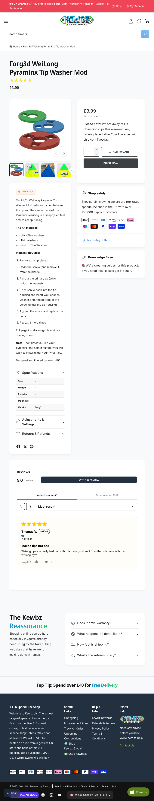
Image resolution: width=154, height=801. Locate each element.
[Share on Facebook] (18, 446)
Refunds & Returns (103, 723)
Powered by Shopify (40, 786)
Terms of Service (89, 786)
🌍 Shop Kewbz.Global (73, 746)
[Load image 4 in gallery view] (64, 170)
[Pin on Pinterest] (31, 446)
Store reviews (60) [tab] (107, 494)
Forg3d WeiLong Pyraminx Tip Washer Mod (49, 46)
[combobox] (77, 34)
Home (16, 46)
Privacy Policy (100, 728)
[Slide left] (56, 154)
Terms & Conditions (99, 736)
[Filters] (30, 506)
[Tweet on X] (25, 446)
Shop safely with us (98, 240)
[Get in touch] (139, 21)
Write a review (89, 480)
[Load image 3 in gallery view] (48, 170)
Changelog (71, 718)
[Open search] (21, 506)
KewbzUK (23, 786)
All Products (71, 786)
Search (57, 786)
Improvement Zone (76, 723)
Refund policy (109, 786)
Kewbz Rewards (102, 718)
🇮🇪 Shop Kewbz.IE (76, 753)
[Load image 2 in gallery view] (32, 170)
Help (118, 6)
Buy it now (110, 163)
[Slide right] (64, 154)
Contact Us (127, 745)
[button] (6, 21)
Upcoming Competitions (72, 736)
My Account (137, 6)
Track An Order (73, 728)
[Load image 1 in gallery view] (16, 170)
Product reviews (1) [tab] (47, 494)
